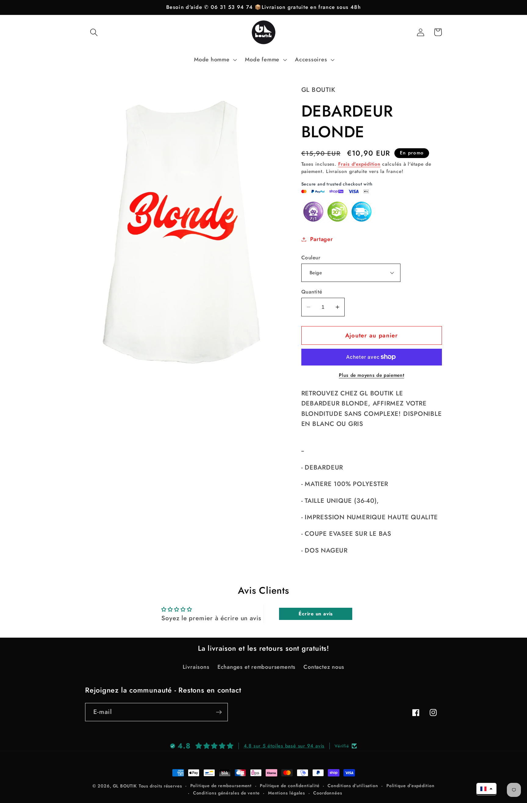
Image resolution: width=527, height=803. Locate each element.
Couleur (311, 257)
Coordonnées (327, 793)
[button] (93, 32)
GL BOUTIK (125, 786)
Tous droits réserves (160, 786)
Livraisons (196, 667)
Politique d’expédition (410, 786)
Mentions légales (286, 793)
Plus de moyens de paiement (371, 375)
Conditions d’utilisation (353, 786)
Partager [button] (321, 239)
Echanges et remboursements (256, 667)
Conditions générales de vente (226, 793)
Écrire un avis (316, 613)
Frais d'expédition (359, 163)
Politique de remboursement (221, 786)
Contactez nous (323, 667)
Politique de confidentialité (289, 786)
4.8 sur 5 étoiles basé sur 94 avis (284, 745)
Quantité (311, 291)
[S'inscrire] (219, 712)
